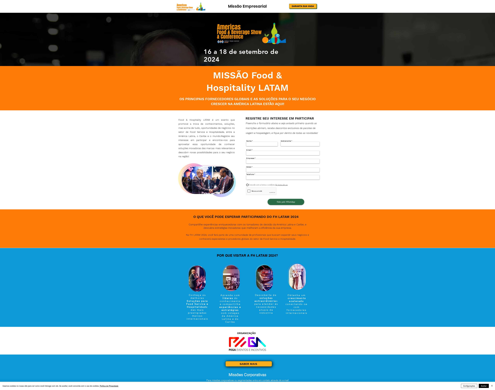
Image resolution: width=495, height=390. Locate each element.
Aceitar (484, 386)
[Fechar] (491, 386)
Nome (248, 141)
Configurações (469, 386)
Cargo (248, 167)
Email (248, 150)
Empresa (250, 158)
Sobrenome (286, 141)
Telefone (250, 174)
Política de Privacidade (109, 386)
